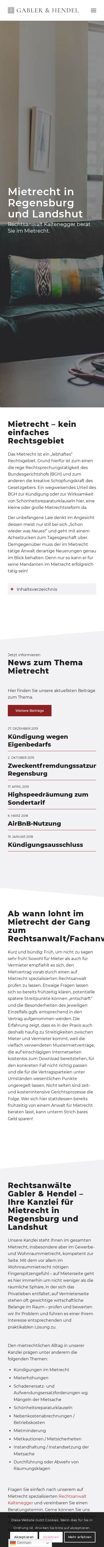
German (23, 1542)
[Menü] (93, 10)
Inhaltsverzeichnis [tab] (37, 589)
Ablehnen (51, 1537)
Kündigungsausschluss (45, 844)
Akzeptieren (24, 1537)
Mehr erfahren (80, 1537)
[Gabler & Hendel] (43, 10)
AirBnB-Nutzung (34, 823)
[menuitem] (93, 10)
